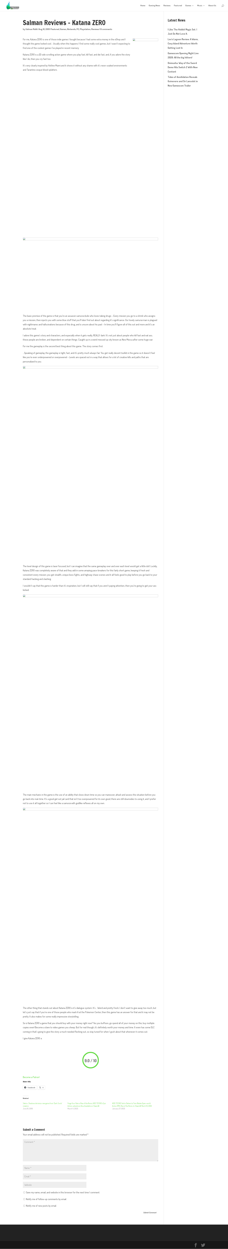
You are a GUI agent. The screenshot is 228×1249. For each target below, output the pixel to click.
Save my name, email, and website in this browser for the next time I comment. (63, 1192)
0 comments (106, 29)
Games (188, 6)
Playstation (85, 29)
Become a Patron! (31, 1077)
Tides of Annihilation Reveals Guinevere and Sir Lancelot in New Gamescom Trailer (183, 81)
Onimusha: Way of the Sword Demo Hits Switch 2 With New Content (183, 67)
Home (142, 6)
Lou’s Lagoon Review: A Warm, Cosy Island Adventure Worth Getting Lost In (183, 43)
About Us (212, 6)
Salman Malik (31, 29)
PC (78, 29)
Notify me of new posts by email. (41, 1205)
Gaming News (154, 6)
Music (199, 6)
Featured (178, 6)
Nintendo (71, 29)
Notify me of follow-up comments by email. (46, 1199)
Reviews (166, 6)
